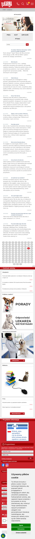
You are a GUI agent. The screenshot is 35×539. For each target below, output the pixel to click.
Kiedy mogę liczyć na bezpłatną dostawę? (11, 407)
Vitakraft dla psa (14, 78)
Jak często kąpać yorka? (16, 195)
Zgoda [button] (21, 525)
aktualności (9, 9)
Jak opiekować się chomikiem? (18, 177)
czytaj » (31, 279)
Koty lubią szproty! (15, 124)
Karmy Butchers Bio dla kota (17, 160)
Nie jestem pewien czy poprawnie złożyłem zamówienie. (14, 402)
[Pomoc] (18, 4)
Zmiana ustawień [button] (21, 532)
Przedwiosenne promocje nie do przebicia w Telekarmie (14, 288)
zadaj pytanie (15, 360)
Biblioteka (5, 365)
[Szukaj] (23, 4)
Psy (5, 502)
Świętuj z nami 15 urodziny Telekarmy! (19, 113)
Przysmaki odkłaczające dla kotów (18, 223)
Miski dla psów (14, 61)
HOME (4, 9)
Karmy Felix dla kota (15, 95)
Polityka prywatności (7, 458)
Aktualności (5, 272)
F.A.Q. (3, 398)
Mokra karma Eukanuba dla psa (18, 142)
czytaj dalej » (29, 58)
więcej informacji (16, 413)
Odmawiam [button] (21, 529)
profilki (33, 266)
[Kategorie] (32, 4)
